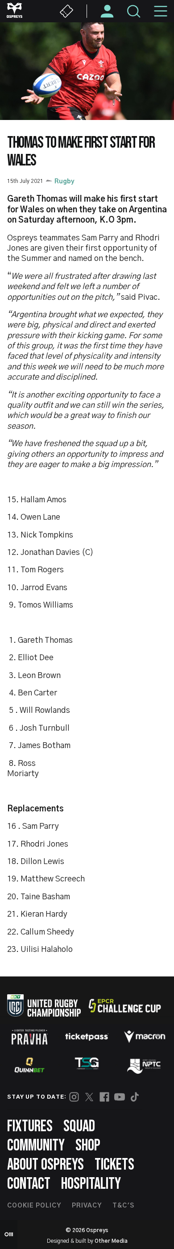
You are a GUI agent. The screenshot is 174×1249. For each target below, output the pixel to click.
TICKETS (114, 1165)
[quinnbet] (29, 1065)
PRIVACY (87, 1206)
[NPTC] (144, 1065)
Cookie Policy (34, 1206)
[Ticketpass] (87, 1037)
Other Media (111, 1241)
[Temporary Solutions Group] (87, 1065)
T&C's (123, 1206)
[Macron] (144, 1036)
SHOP (87, 1145)
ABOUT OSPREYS (45, 1165)
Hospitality (91, 1184)
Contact (28, 1184)
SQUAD (79, 1126)
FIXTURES (30, 1126)
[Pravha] (29, 1037)
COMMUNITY (36, 1145)
